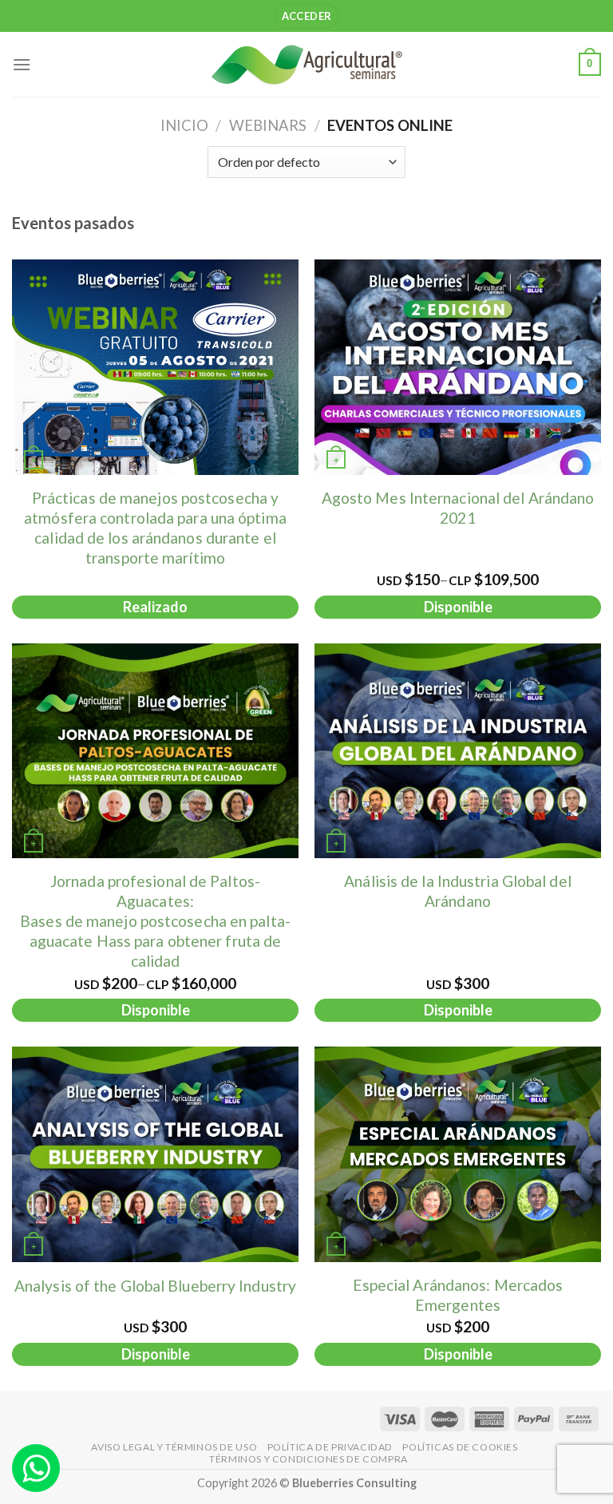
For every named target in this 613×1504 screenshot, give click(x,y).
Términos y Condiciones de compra (308, 1459)
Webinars (267, 125)
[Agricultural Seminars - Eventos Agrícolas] (306, 64)
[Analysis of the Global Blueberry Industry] (155, 1154)
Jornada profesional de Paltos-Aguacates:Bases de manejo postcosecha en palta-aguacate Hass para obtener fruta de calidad (155, 921)
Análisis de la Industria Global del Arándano (457, 891)
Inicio (184, 125)
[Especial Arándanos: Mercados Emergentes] (457, 1154)
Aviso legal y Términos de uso (174, 1447)
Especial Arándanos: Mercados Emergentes (458, 1295)
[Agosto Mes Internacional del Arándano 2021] (457, 367)
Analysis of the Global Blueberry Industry (155, 1285)
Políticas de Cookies (459, 1447)
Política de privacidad (330, 1447)
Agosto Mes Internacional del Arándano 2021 (458, 508)
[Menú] (21, 64)
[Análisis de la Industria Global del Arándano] (457, 751)
